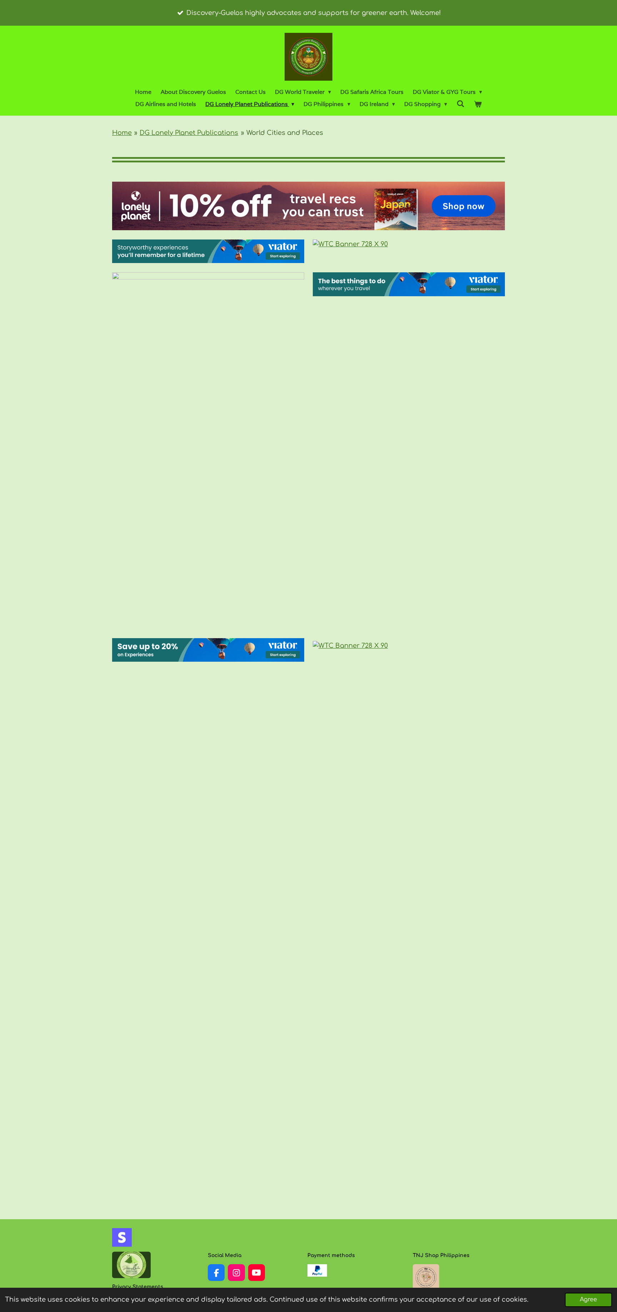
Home (122, 132)
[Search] (460, 103)
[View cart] (477, 104)
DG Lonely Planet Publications (189, 132)
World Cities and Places (284, 132)
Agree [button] (588, 1299)
